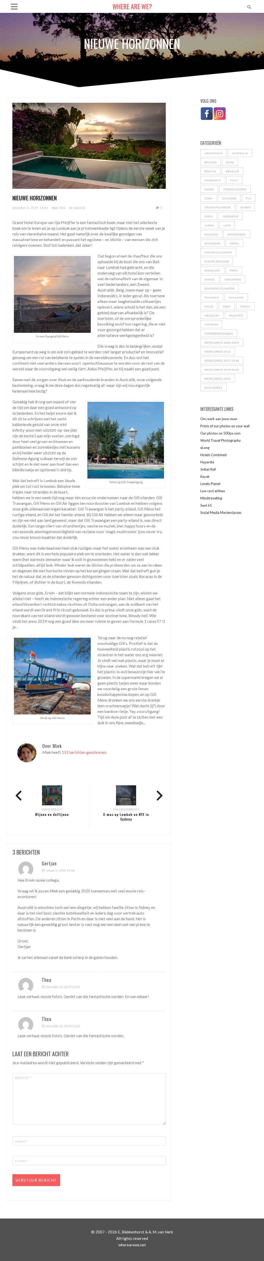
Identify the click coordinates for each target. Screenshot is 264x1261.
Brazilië (232, 171)
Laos (227, 225)
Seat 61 (206, 505)
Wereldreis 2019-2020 (221, 369)
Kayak (205, 476)
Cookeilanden (235, 189)
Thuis (208, 306)
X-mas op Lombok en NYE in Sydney (126, 817)
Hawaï (246, 207)
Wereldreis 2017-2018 (221, 360)
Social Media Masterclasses (221, 512)
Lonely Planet (210, 484)
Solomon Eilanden (219, 288)
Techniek (211, 297)
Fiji (248, 198)
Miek (62, 208)
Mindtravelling (211, 498)
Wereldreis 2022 (217, 378)
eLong (204, 448)
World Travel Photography (220, 440)
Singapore (233, 279)
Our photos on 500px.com (220, 433)
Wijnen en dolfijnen (52, 814)
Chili (234, 180)
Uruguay (211, 315)
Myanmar (212, 243)
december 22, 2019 (25, 208)
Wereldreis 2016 (217, 351)
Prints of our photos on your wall (225, 426)
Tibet (227, 306)
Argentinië (213, 153)
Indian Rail (208, 469)
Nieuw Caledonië (218, 252)
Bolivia (210, 171)
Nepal (234, 243)
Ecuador (229, 198)
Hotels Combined (213, 455)
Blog (230, 162)
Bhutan (210, 162)
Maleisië (211, 234)
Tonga (245, 306)
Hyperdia (207, 462)
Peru (234, 270)
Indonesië (79, 208)
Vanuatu (236, 315)
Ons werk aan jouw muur (218, 419)
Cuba (208, 198)
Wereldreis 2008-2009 (221, 342)
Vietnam (211, 324)
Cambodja (212, 180)
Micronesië (237, 234)
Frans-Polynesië (217, 207)
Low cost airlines (212, 491)
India (208, 216)
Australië (240, 153)
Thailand (236, 297)
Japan (209, 225)
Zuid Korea (213, 387)
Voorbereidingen (218, 333)
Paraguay (212, 270)
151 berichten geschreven (84, 752)
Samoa (209, 279)
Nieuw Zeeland (216, 261)
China (209, 189)
